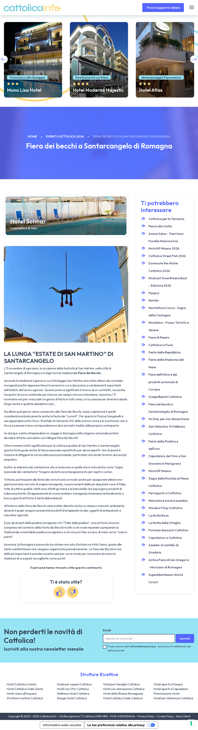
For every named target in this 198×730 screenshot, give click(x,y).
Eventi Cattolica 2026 (65, 136)
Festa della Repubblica (164, 352)
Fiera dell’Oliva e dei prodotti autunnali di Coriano (163, 382)
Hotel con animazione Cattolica (123, 689)
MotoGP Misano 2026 (163, 248)
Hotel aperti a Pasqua (168, 684)
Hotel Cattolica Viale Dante (25, 689)
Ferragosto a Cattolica (164, 493)
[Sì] (59, 592)
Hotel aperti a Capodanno (171, 689)
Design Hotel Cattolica (72, 698)
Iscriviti (185, 638)
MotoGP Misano (159, 471)
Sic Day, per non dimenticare (168, 419)
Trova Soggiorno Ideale (163, 7)
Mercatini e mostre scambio (168, 501)
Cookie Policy (165, 716)
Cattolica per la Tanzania (166, 219)
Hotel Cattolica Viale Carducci (123, 698)
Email (107, 630)
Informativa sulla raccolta (62, 725)
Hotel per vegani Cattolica (74, 684)
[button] (194, 59)
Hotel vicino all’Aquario (22, 693)
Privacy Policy (146, 716)
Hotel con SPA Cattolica (73, 689)
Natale (153, 300)
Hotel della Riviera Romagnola (123, 693)
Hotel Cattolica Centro (22, 684)
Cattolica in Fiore (160, 345)
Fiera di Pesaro (159, 337)
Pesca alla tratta (160, 226)
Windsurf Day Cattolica (165, 508)
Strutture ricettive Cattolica (25, 698)
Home (32, 136)
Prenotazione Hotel (166, 693)
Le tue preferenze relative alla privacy (116, 725)
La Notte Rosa (158, 515)
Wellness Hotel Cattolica (73, 693)
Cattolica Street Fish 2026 (167, 256)
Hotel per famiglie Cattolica (121, 684)
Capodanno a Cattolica (165, 538)
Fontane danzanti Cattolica (168, 530)
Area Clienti (183, 716)
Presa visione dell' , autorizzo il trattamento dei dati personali (149, 648)
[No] (72, 592)
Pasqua (153, 293)
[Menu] (191, 7)
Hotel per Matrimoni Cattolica (173, 698)
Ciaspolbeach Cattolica (165, 397)
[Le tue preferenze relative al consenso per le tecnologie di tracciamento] (191, 723)
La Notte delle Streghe (164, 523)
